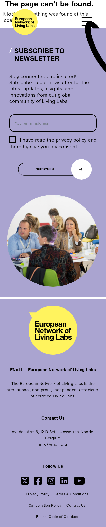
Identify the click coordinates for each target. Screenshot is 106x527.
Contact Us (76, 505)
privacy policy (71, 139)
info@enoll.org (53, 444)
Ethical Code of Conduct (57, 516)
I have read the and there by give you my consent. (53, 143)
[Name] (87, 21)
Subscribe (45, 169)
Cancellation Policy (45, 505)
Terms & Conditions (72, 494)
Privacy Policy (38, 494)
